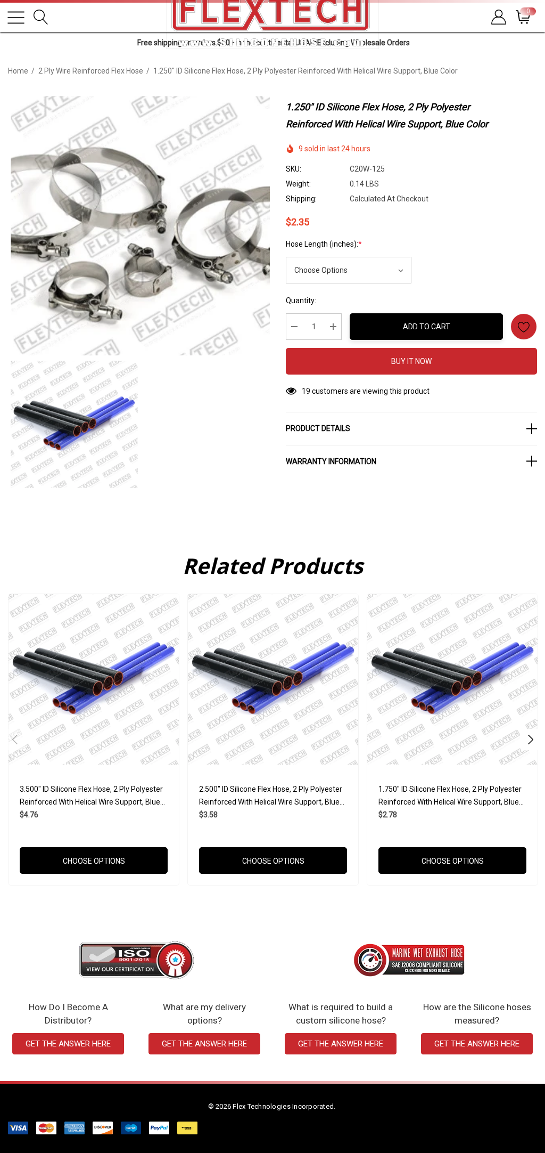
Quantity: (301, 300)
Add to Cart (426, 326)
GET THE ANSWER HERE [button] (68, 1044)
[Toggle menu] (15, 17)
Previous (15, 739)
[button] (136, 960)
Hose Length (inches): (324, 244)
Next (530, 739)
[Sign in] (498, 17)
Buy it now (411, 361)
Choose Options (94, 861)
